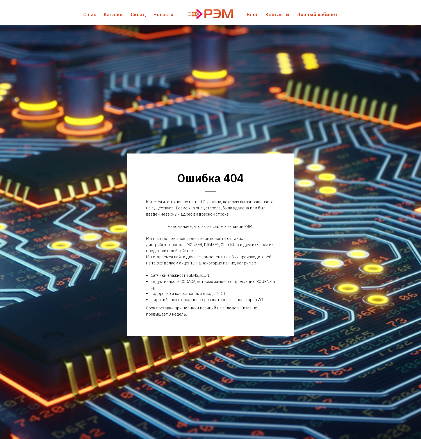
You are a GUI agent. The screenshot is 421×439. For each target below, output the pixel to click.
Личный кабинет (317, 14)
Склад (138, 14)
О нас (89, 14)
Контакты (277, 14)
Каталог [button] (113, 14)
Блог (252, 14)
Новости (163, 14)
